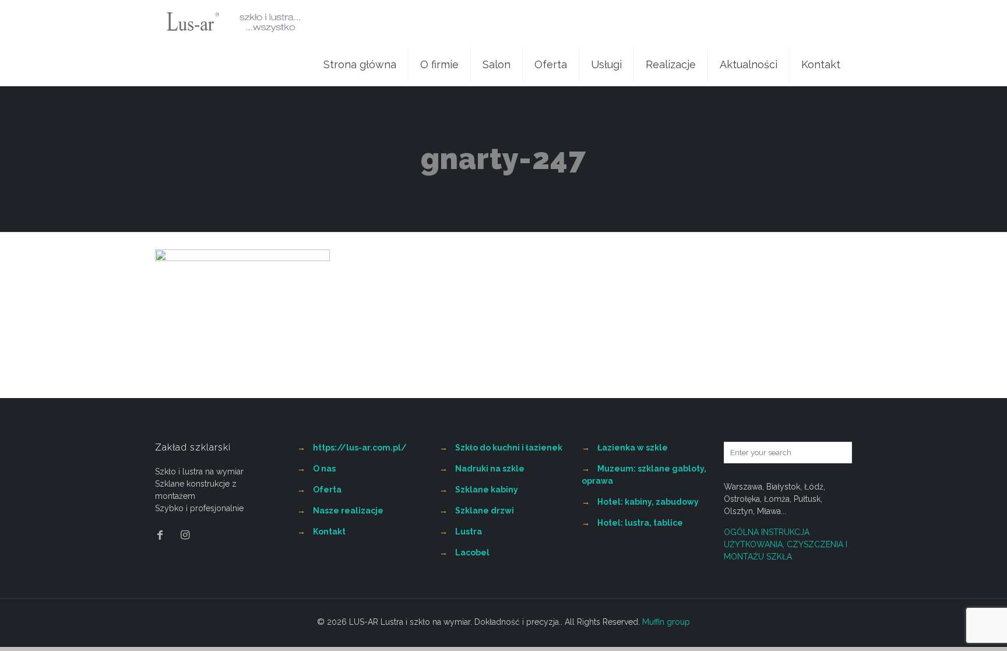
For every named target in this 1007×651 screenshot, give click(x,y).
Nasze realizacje (348, 510)
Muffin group (666, 622)
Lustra (468, 531)
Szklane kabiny (486, 489)
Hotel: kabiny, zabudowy (648, 501)
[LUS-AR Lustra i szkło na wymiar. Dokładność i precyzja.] (233, 21)
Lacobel (472, 552)
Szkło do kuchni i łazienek (508, 447)
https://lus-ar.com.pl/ (360, 447)
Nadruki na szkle (489, 468)
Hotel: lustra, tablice (640, 522)
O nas (324, 468)
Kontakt (329, 531)
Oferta (327, 489)
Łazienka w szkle (632, 447)
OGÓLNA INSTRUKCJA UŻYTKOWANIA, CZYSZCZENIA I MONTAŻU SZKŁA (785, 544)
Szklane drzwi (484, 510)
